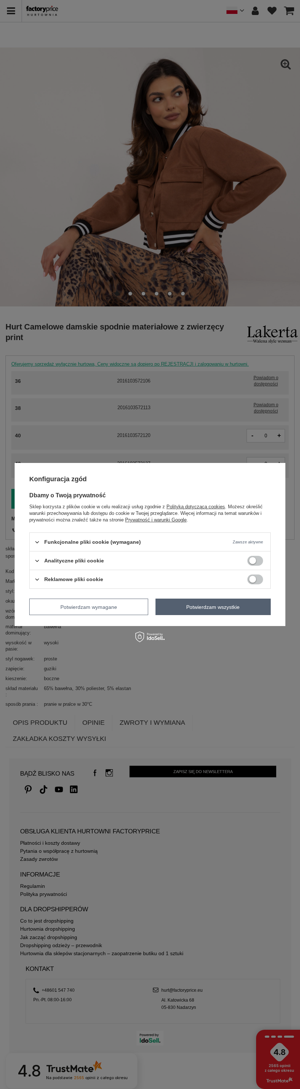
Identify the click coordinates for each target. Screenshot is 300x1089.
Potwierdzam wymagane (88, 607)
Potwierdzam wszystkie (213, 607)
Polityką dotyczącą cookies (195, 506)
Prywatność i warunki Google (156, 520)
